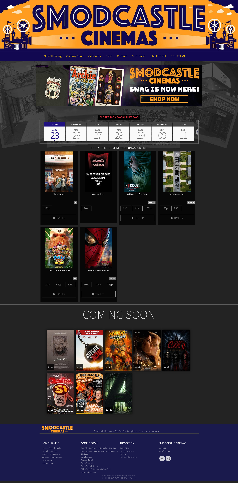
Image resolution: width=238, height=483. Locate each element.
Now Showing (53, 56)
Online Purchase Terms (128, 457)
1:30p (164, 208)
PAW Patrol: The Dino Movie (51, 454)
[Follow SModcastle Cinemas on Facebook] (162, 458)
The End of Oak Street (49, 451)
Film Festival (158, 56)
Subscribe (138, 56)
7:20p (149, 208)
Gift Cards (94, 56)
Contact (122, 56)
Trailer (60, 218)
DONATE (176, 56)
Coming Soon (75, 56)
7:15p (110, 284)
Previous (40, 132)
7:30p (176, 208)
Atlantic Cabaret (47, 463)
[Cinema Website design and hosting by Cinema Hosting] (119, 477)
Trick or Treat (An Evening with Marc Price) (96, 469)
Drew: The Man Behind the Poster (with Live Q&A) (98, 448)
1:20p (125, 208)
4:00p (98, 284)
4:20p (137, 208)
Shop (109, 56)
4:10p (58, 284)
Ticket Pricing (125, 448)
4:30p (47, 208)
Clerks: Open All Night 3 (89, 466)
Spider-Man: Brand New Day (52, 457)
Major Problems (86, 457)
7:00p (86, 208)
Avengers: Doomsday (88, 472)
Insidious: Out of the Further (52, 448)
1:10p (47, 284)
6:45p (70, 284)
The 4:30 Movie (47, 460)
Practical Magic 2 (87, 460)
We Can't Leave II (87, 463)
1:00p (86, 284)
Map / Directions (165, 451)
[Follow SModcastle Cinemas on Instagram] (168, 458)
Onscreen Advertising (127, 451)
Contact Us (163, 448)
